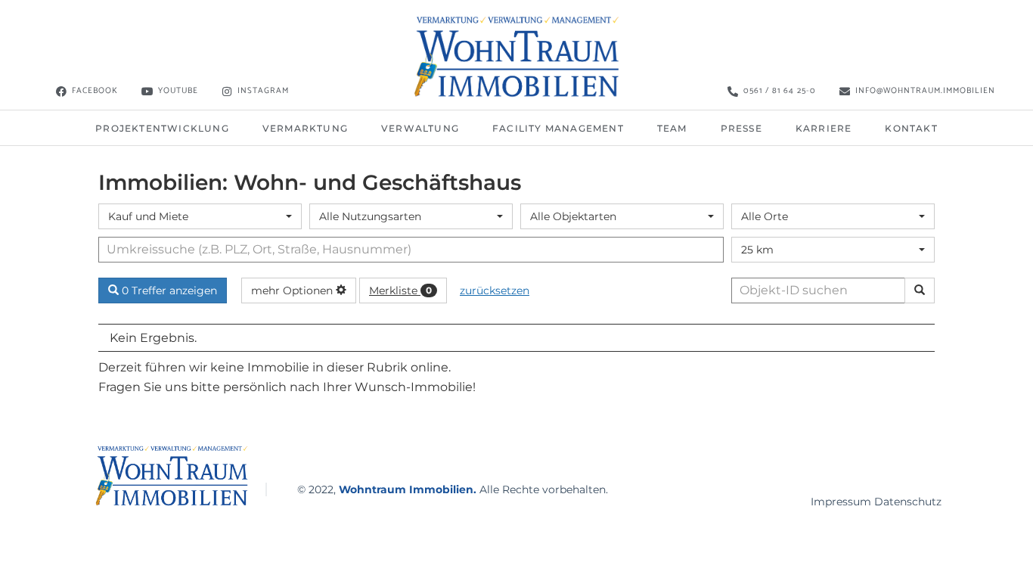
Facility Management (558, 128)
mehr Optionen (293, 290)
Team (672, 128)
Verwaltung (420, 128)
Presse (741, 128)
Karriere (824, 128)
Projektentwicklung (162, 128)
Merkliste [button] (400, 290)
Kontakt (911, 128)
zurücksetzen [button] (494, 290)
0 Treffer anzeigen (168, 290)
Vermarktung (305, 128)
